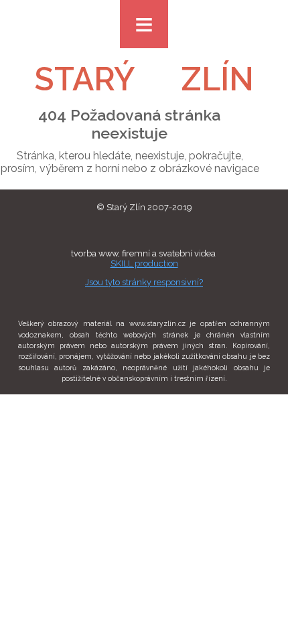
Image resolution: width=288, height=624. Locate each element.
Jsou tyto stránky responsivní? (144, 282)
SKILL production (144, 263)
